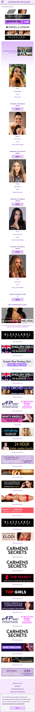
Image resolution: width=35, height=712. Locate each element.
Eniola (17, 184)
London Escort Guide (19, 2)
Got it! (17, 708)
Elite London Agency (17, 466)
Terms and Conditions (17, 692)
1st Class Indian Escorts (17, 452)
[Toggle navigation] (2, 2)
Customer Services (17, 689)
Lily (17, 279)
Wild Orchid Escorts (17, 397)
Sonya (17, 231)
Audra (17, 88)
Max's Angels (17, 424)
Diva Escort (17, 97)
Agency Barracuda (17, 192)
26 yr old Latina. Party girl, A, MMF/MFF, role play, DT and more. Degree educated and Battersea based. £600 (17, 326)
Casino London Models (17, 144)
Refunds (17, 686)
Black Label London (17, 341)
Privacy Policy (17, 683)
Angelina (17, 136)
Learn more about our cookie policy (13, 704)
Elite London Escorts (17, 355)
